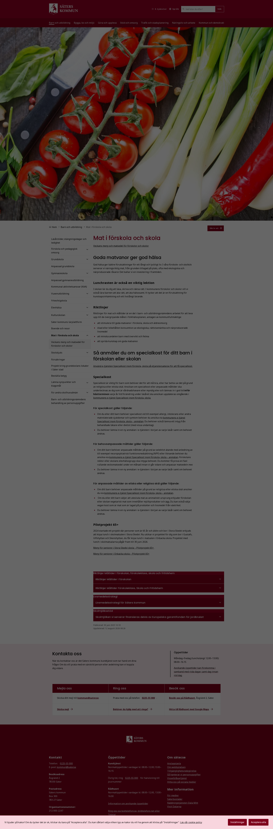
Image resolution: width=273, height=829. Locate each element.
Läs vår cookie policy (191, 822)
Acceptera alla (258, 822)
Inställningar (237, 822)
